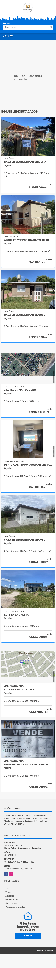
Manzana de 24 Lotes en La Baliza (27, 764)
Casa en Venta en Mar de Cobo (24, 315)
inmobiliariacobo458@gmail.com (18, 869)
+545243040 (10, 855)
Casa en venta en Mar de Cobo (24, 539)
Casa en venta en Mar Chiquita (25, 161)
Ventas (8, 892)
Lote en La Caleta (16, 614)
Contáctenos (11, 903)
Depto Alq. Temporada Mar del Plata (28, 464)
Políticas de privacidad (15, 907)
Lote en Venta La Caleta (20, 689)
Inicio (7, 888)
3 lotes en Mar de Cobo (20, 390)
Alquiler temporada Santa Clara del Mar (28, 240)
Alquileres (9, 896)
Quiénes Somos (12, 900)
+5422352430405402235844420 (19, 862)
